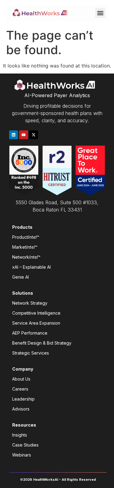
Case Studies (25, 444)
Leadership (23, 398)
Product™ (25, 237)
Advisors (20, 408)
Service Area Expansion (36, 323)
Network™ (26, 257)
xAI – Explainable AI (31, 267)
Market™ (24, 247)
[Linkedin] (13, 134)
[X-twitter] (33, 134)
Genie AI (20, 277)
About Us (21, 379)
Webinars (21, 454)
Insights (19, 434)
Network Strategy (29, 303)
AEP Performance (29, 333)
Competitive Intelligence (36, 313)
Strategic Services (30, 352)
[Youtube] (23, 134)
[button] (100, 13)
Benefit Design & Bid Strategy (41, 343)
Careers (20, 388)
